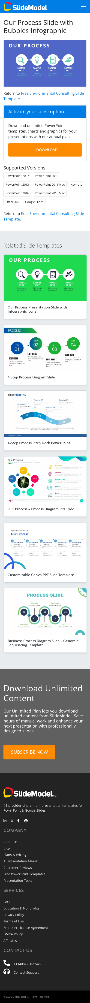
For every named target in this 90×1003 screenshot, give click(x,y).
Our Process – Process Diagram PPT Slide (41, 509)
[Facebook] (19, 821)
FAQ (6, 902)
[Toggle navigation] (81, 6)
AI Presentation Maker (20, 861)
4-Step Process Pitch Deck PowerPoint (39, 443)
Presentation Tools (17, 880)
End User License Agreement (25, 927)
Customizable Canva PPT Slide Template (41, 574)
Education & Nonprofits (21, 908)
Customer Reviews (17, 867)
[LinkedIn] (5, 821)
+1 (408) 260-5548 (27, 964)
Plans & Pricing (15, 854)
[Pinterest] (26, 821)
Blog (6, 848)
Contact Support (26, 972)
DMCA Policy (13, 934)
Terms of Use (13, 921)
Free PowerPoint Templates (24, 874)
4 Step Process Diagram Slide (31, 377)
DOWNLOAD (47, 149)
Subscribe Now (29, 752)
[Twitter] (12, 821)
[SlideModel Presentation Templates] (28, 6)
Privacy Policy (13, 914)
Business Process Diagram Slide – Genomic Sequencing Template (43, 642)
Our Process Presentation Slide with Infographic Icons (37, 309)
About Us (10, 842)
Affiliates (10, 940)
